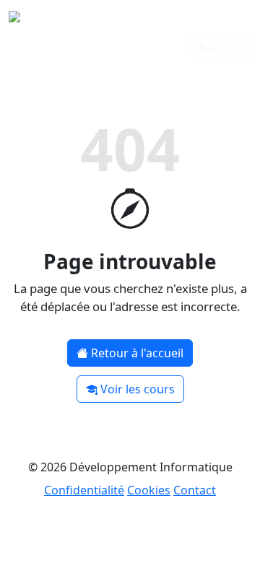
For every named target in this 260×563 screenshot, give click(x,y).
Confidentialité (84, 490)
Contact (194, 490)
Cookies (148, 490)
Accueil (227, 47)
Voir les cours (137, 389)
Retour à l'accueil (137, 353)
